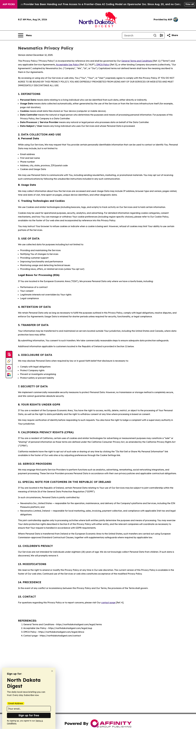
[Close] (52, 671)
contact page (108, 602)
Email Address (15, 703)
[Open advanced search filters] (161, 35)
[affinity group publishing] (9, 367)
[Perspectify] (9, 361)
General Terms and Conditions (136, 61)
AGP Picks (9, 4)
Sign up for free (29, 715)
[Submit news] (9, 354)
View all (189, 4)
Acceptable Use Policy (67, 64)
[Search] (155, 35)
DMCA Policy (102, 64)
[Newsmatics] (9, 374)
